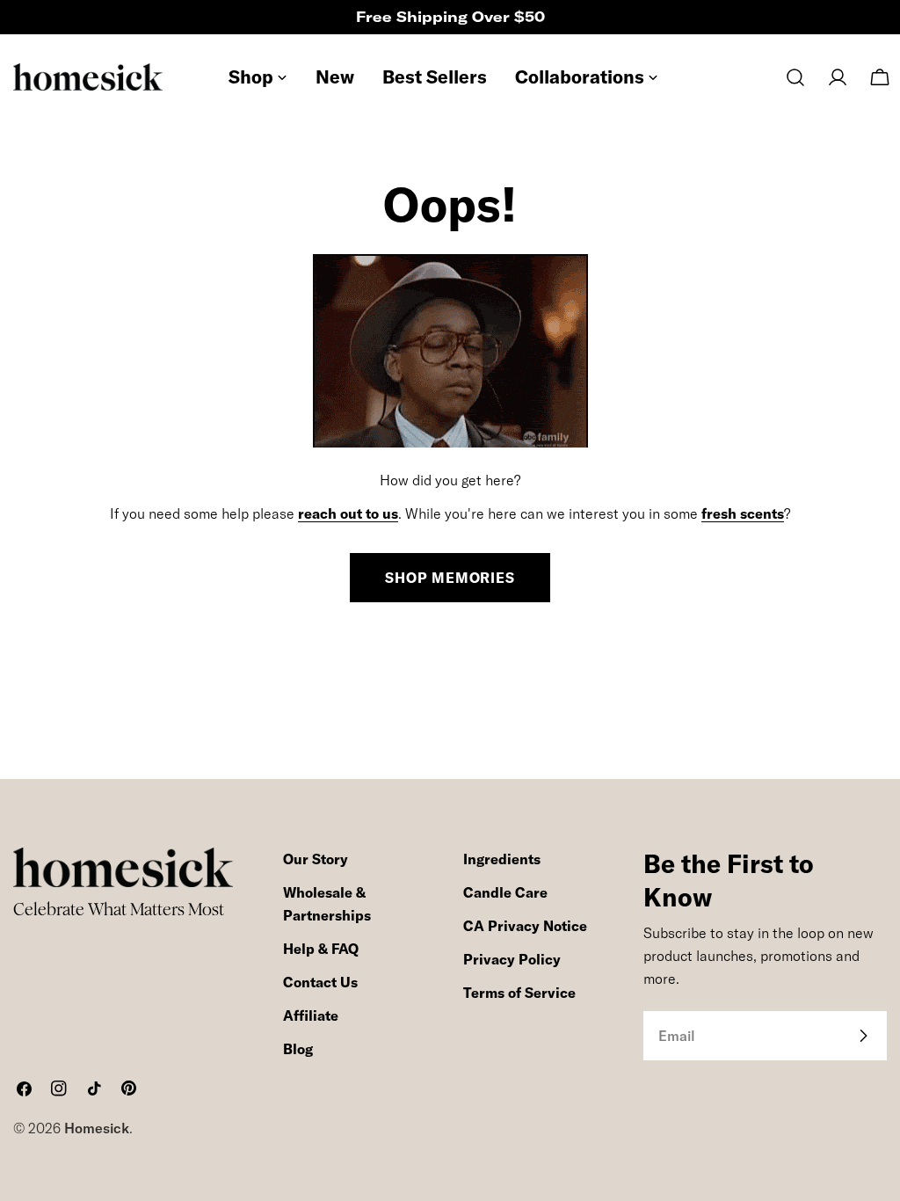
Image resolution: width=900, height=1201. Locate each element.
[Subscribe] (863, 1036)
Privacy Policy (512, 959)
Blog (298, 1049)
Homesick (96, 1128)
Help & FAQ (321, 948)
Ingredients (502, 859)
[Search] (795, 77)
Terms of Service (519, 992)
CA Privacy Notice (525, 926)
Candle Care (505, 892)
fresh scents (742, 513)
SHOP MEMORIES (449, 577)
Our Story (315, 859)
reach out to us (348, 513)
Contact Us (320, 982)
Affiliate (310, 1015)
